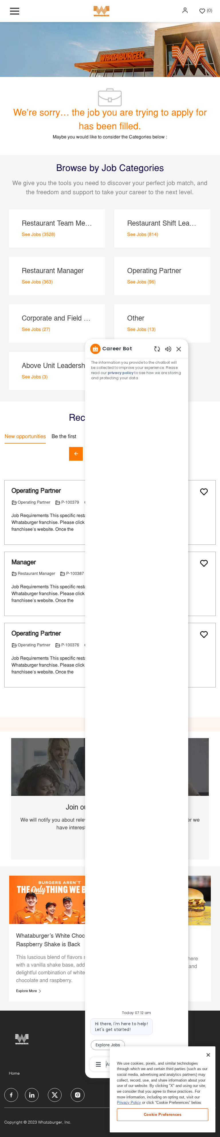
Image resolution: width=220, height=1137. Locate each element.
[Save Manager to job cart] (204, 563)
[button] (186, 10)
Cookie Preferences (163, 1114)
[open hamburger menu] (14, 11)
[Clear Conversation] (157, 349)
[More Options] (98, 1064)
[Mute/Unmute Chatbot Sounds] (168, 349)
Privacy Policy (129, 1102)
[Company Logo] (101, 11)
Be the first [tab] (64, 437)
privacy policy (120, 372)
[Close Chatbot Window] (178, 349)
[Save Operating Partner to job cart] (204, 491)
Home (14, 1074)
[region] (136, 706)
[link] (29, 991)
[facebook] (11, 1095)
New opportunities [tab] (25, 437)
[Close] (208, 1055)
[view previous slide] (76, 454)
